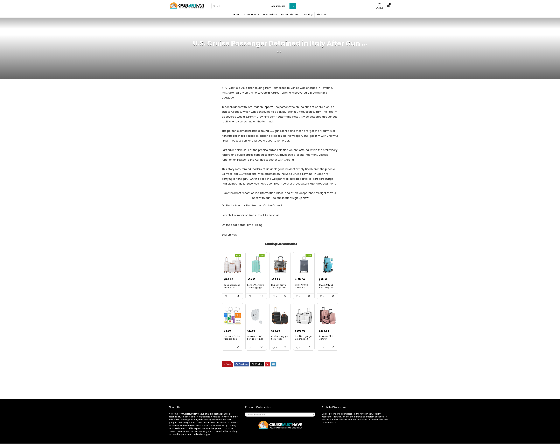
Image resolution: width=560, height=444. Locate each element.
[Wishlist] (379, 4)
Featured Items (290, 14)
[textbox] (280, 415)
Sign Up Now (300, 198)
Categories (250, 14)
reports (268, 107)
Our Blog (308, 14)
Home (236, 14)
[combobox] (280, 415)
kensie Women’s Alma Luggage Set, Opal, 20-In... (255, 288)
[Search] (292, 6)
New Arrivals (270, 14)
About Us (321, 14)
